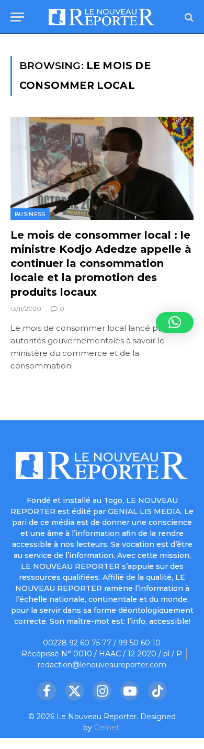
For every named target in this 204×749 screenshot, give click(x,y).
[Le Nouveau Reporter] (102, 17)
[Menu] (17, 17)
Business (30, 214)
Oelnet (106, 727)
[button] (175, 322)
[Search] (188, 17)
